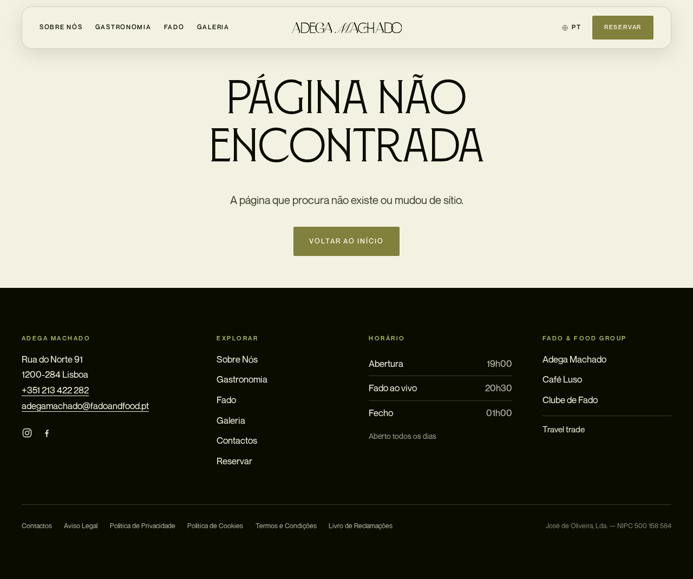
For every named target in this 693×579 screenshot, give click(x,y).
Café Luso (562, 379)
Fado (174, 27)
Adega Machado (574, 359)
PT (576, 27)
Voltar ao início (346, 241)
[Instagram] (27, 433)
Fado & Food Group (584, 338)
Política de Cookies (215, 526)
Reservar (623, 27)
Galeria (213, 27)
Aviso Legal (80, 526)
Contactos (237, 440)
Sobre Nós (61, 27)
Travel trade (563, 429)
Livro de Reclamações (361, 526)
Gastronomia (123, 27)
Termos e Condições (286, 526)
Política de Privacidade (142, 526)
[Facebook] (46, 433)
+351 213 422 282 (55, 390)
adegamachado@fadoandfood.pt (85, 405)
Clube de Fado (570, 399)
